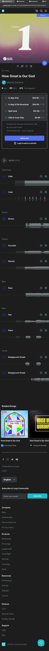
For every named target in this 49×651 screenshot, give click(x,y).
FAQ (3, 635)
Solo (41, 176)
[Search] (41, 10)
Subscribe (37, 496)
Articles (5, 585)
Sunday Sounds (8, 619)
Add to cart (24, 138)
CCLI (4, 609)
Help (4, 630)
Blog (3, 512)
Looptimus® (7, 549)
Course (5, 596)
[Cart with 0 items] (36, 10)
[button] (22, 66)
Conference (7, 580)
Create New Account (10, 466)
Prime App (6, 544)
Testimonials (7, 517)
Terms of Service (9, 522)
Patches (5, 559)
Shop (4, 569)
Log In (4, 471)
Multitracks (6, 539)
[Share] (18, 66)
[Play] (44, 63)
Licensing (6, 564)
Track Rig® (6, 554)
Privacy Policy (8, 527)
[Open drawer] (45, 10)
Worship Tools (7, 614)
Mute (45, 176)
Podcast (5, 590)
